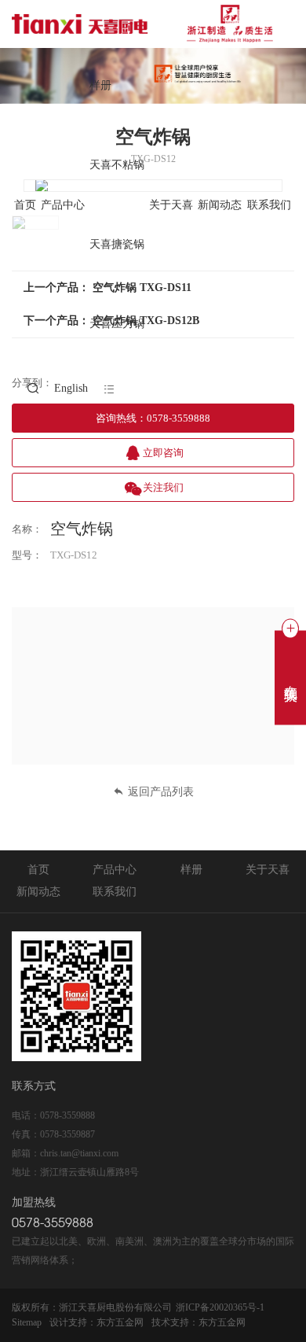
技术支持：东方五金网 (198, 1322)
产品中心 (63, 206)
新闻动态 (220, 206)
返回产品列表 (161, 792)
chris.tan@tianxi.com (79, 1153)
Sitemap (27, 1322)
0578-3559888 (67, 1115)
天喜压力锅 (116, 324)
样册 (100, 86)
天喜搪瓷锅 (116, 245)
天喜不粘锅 (116, 165)
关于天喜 (171, 206)
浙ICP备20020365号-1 (220, 1307)
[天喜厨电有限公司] (145, 23)
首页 (25, 206)
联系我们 (269, 206)
